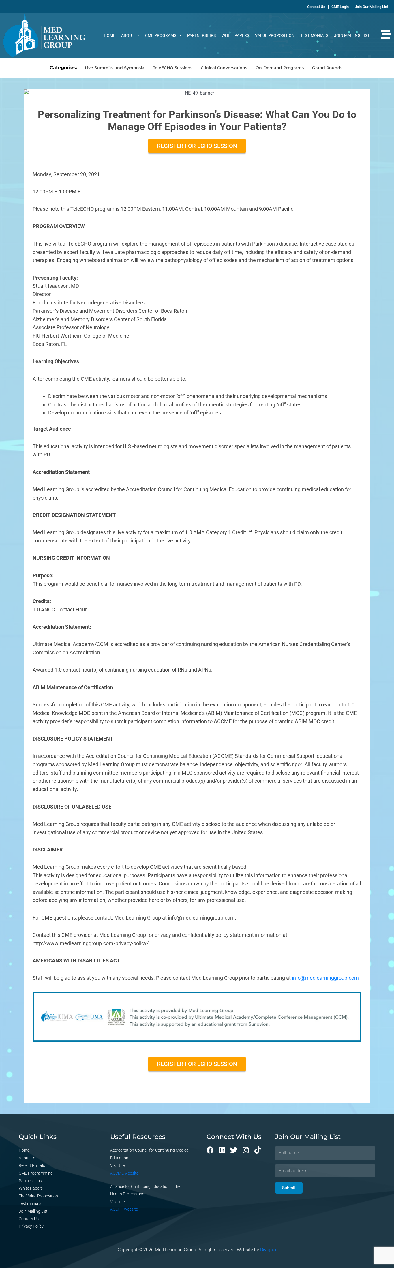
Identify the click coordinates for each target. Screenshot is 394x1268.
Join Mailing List (351, 35)
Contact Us (29, 1218)
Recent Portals (32, 1165)
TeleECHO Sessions (172, 67)
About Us (27, 1158)
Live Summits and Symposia (115, 67)
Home (109, 35)
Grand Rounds (327, 67)
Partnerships (201, 35)
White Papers (235, 35)
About (127, 35)
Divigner (268, 1249)
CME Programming (36, 1173)
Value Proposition (274, 35)
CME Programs (160, 35)
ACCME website (124, 1173)
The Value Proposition (38, 1196)
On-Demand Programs (280, 67)
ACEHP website (124, 1209)
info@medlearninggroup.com (325, 978)
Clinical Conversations (224, 67)
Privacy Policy (31, 1226)
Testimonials (314, 35)
